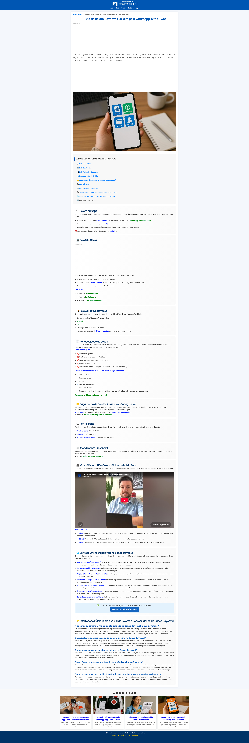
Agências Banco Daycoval (93, 456)
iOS (78, 324)
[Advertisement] (124, 38)
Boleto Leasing (90, 297)
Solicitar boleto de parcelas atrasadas (97, 415)
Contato (113, 735)
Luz (117, 8)
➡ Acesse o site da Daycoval (124, 609)
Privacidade (122, 735)
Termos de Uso (133, 735)
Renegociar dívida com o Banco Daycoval (91, 395)
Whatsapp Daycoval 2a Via (140, 220)
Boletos (123, 8)
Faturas (131, 8)
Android (80, 321)
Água (112, 8)
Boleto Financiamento (93, 300)
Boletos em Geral (91, 294)
